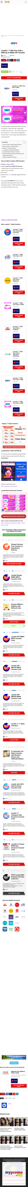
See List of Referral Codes (19, 1085)
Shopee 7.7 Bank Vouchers (9, 148)
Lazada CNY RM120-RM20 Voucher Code (16, 667)
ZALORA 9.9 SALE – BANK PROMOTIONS (19, 1129)
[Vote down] (6, 540)
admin (4, 55)
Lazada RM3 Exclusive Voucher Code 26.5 (17, 877)
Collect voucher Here (14, 77)
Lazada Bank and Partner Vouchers (11, 151)
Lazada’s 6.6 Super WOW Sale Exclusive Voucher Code (17, 847)
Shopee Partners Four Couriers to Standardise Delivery (17, 547)
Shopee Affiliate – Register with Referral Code (17, 606)
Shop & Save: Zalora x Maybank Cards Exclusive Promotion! (6, 1130)
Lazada (6, 1098)
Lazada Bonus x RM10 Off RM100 (11, 150)
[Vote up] (9, 540)
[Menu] (2, 2)
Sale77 (13, 1098)
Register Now (14, 622)
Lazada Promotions (6, 57)
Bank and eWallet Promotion (10, 157)
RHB (10, 1098)
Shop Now (14, 772)
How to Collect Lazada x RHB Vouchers (12, 144)
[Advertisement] (14, 19)
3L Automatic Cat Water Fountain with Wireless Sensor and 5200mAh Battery (17, 755)
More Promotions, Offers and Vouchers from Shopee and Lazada (13, 154)
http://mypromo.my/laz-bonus (9, 486)
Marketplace (12, 55)
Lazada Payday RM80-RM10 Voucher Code (16, 577)
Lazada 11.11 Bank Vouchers (17, 725)
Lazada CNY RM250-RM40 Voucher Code (16, 696)
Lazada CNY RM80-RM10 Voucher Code (18, 638)
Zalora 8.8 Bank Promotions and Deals (20, 1146)
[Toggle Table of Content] (23, 142)
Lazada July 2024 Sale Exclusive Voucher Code (17, 786)
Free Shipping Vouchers (14, 563)
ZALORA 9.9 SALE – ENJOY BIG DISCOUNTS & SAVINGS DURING (6, 1147)
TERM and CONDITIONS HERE (9, 220)
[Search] (25, 2)
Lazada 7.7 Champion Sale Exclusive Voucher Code (17, 816)
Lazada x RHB (10, 164)
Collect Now (14, 740)
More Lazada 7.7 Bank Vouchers (10, 146)
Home (2, 35)
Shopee (13, 552)
